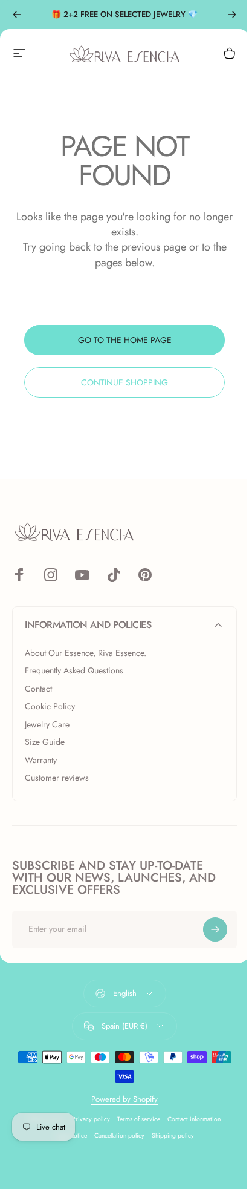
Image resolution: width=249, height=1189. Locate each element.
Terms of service (138, 1119)
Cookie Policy (50, 706)
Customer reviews (57, 778)
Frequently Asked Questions (74, 671)
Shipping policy (173, 1135)
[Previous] (17, 14)
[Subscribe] (215, 929)
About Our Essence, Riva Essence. (85, 653)
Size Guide (45, 742)
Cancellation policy (119, 1135)
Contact (38, 689)
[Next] (232, 14)
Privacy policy (91, 1119)
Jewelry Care (47, 724)
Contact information (194, 1119)
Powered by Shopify (124, 1099)
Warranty (41, 760)
